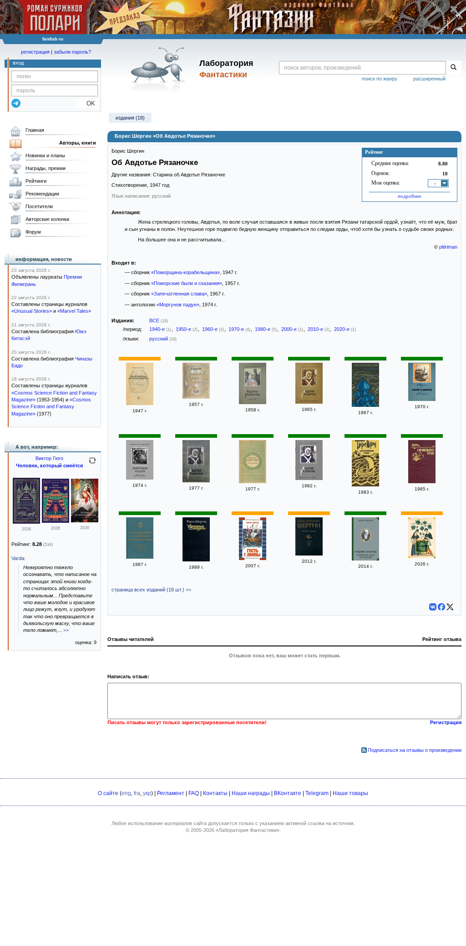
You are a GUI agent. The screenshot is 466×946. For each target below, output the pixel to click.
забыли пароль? (72, 52)
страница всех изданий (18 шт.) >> (151, 589)
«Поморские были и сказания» (186, 283)
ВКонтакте (287, 793)
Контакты (215, 793)
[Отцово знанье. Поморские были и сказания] (365, 558)
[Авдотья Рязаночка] (252, 402)
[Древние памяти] (196, 559)
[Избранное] (252, 481)
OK (87, 103)
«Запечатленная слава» (179, 293)
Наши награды (251, 793)
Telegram (317, 793)
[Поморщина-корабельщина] (139, 403)
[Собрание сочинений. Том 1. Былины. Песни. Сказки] (309, 553)
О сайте (108, 793)
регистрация (35, 52)
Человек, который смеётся (49, 465)
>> (66, 630)
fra (137, 793)
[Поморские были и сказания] (196, 397)
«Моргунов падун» (178, 304)
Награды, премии (45, 168)
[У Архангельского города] (421, 481)
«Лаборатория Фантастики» (247, 830)
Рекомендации (42, 193)
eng (126, 793)
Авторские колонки (47, 219)
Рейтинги (35, 181)
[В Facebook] (441, 607)
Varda (17, 558)
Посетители (39, 206)
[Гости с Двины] (421, 399)
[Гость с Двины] (252, 558)
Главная (34, 130)
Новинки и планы (45, 155)
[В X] (450, 607)
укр (147, 793)
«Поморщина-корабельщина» (185, 272)
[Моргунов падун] (139, 478)
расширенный (429, 78)
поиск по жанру (379, 78)
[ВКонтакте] (432, 607)
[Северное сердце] (421, 556)
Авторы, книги (77, 142)
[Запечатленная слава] (365, 405)
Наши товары (350, 793)
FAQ (193, 793)
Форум (33, 232)
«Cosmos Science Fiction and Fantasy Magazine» (51, 406)
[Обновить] (92, 464)
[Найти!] (453, 68)
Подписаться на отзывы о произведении (414, 750)
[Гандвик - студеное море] (139, 557)
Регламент (170, 793)
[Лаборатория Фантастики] (159, 69)
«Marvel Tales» (74, 311)
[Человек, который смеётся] (26, 522)
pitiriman (448, 247)
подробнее (409, 196)
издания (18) (130, 117)
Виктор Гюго (49, 458)
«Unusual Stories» (31, 311)
